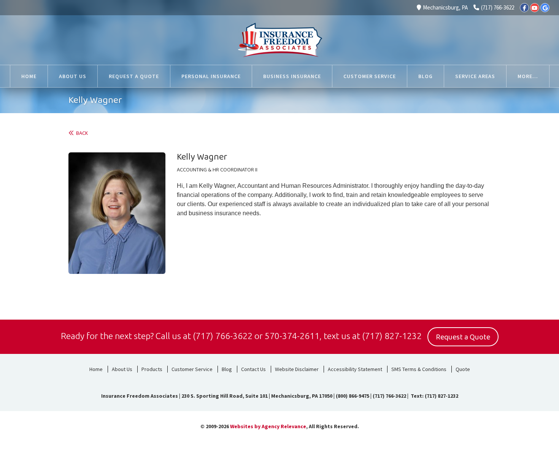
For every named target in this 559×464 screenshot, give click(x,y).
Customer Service (192, 369)
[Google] (544, 7)
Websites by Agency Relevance (268, 426)
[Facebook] (524, 7)
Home (96, 369)
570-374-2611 (292, 336)
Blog (227, 369)
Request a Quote (463, 337)
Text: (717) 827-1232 (434, 395)
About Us (122, 369)
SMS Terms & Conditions (418, 369)
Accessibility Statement (355, 369)
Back (81, 134)
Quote (463, 369)
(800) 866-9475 (352, 395)
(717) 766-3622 (497, 7)
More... (528, 76)
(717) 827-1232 (392, 336)
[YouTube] (534, 7)
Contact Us (253, 369)
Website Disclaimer (297, 369)
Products (151, 369)
